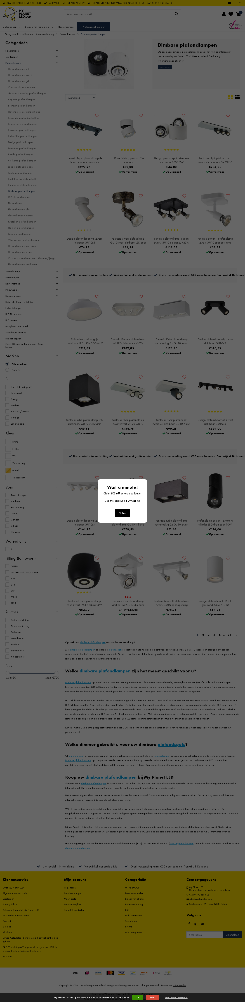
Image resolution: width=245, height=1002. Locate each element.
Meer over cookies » (176, 997)
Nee (152, 997)
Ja (137, 997)
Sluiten (122, 513)
